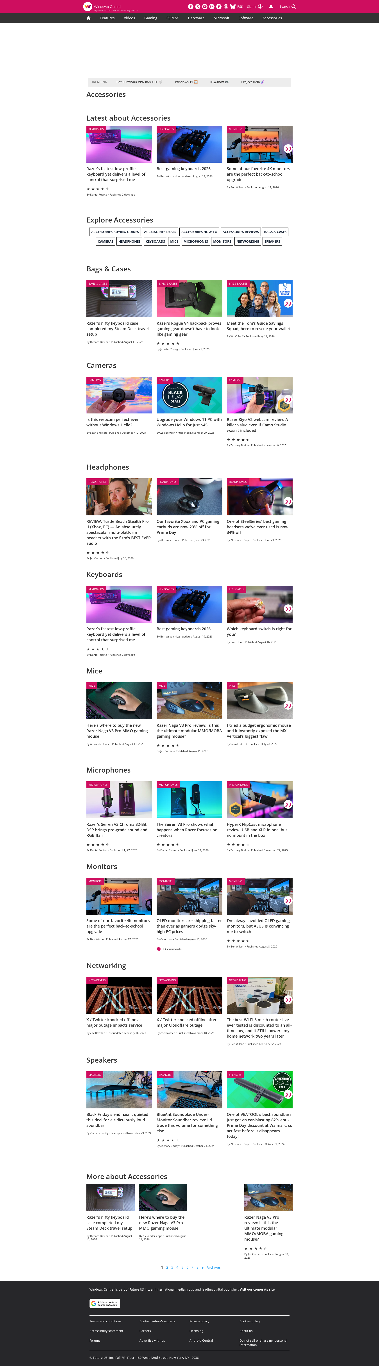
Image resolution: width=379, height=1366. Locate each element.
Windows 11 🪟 (186, 82)
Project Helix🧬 (252, 82)
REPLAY (172, 18)
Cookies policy (250, 1321)
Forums (94, 1340)
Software (246, 18)
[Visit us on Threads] (226, 6)
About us (246, 1331)
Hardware (196, 18)
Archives (214, 1267)
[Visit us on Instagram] (212, 6)
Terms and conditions (105, 1321)
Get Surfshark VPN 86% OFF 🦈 (139, 82)
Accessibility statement (106, 1331)
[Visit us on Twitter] (197, 6)
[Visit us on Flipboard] (219, 6)
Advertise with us (152, 1340)
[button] (288, 6)
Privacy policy (199, 1321)
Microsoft (221, 18)
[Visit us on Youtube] (204, 6)
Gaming (150, 18)
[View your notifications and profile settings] (271, 6)
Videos (129, 18)
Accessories (272, 18)
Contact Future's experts (157, 1321)
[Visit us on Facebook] (190, 6)
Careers (145, 1331)
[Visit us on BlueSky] (233, 6)
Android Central (201, 1340)
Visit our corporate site (257, 1289)
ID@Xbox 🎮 (219, 82)
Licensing (196, 1331)
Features (107, 18)
